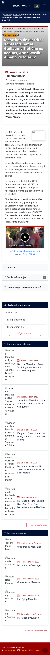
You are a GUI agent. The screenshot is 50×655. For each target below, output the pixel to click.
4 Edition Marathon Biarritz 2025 (25, 251)
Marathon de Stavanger (29, 565)
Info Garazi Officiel (27, 254)
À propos (36, 650)
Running (17, 14)
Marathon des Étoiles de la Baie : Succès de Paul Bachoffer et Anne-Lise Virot (31, 504)
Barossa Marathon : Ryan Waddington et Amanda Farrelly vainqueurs (30, 367)
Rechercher (26, 333)
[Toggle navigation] (44, 5)
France (21, 80)
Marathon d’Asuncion (28, 617)
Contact (24, 650)
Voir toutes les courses (37, 630)
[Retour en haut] (45, 650)
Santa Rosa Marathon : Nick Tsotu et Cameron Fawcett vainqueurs (31, 403)
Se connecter (10, 650)
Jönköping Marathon (27, 599)
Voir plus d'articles (39, 525)
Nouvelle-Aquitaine (14, 83)
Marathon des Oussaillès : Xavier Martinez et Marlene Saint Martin (31, 469)
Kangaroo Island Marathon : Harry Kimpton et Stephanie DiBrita (31, 436)
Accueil (7, 14)
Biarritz (30, 83)
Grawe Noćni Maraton (28, 582)
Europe (12, 80)
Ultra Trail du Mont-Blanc (30, 546)
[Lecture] (25, 237)
